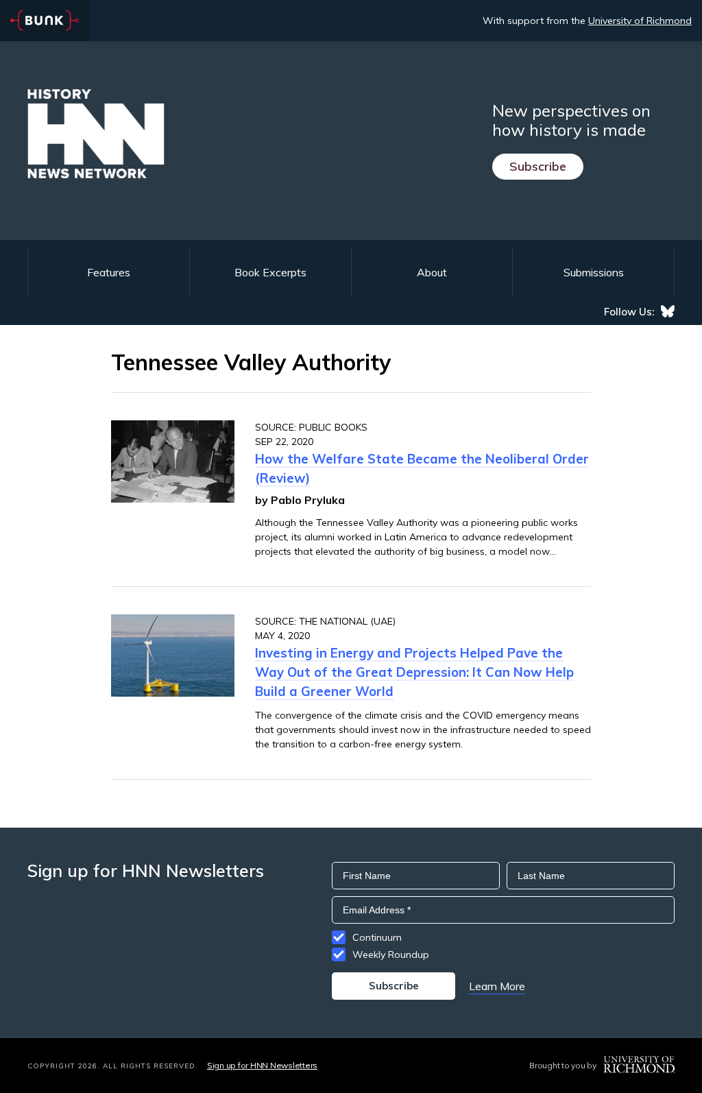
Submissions (594, 272)
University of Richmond (640, 20)
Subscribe (537, 166)
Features (108, 272)
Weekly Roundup (390, 954)
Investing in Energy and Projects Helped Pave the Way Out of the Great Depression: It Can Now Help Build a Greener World (414, 672)
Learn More (497, 986)
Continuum (377, 937)
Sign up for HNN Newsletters (262, 1065)
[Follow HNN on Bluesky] (668, 311)
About (432, 272)
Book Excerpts (270, 272)
